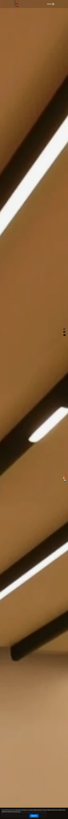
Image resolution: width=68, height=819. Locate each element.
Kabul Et (34, 816)
